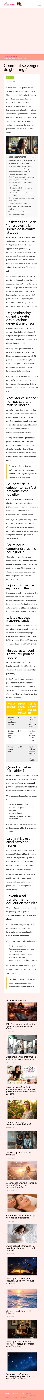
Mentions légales (20, 1397)
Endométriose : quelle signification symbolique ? (18, 1123)
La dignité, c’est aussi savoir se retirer (20, 207)
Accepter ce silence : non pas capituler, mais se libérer (19, 173)
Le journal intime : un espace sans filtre (22, 189)
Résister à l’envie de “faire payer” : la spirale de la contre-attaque (22, 162)
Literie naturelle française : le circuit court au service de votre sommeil (21, 1248)
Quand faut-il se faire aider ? (19, 203)
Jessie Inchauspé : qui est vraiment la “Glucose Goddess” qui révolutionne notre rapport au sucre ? (21, 1090)
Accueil (28, 1393)
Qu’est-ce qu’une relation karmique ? (18, 1153)
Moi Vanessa (31, 1395)
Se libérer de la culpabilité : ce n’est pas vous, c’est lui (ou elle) (21, 178)
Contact (9, 1397)
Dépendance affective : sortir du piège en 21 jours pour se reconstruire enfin (21, 1185)
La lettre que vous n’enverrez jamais (23, 194)
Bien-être (10, 77)
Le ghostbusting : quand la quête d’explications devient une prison (21, 167)
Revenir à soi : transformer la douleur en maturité (19, 213)
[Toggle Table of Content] (32, 157)
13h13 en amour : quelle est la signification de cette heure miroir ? (20, 1026)
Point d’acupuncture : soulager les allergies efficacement (21, 1216)
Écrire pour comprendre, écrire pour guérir (20, 184)
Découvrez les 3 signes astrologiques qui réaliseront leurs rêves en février (20, 1376)
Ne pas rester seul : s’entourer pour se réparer (21, 199)
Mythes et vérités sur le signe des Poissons (22, 1312)
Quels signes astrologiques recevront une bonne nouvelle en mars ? (21, 1280)
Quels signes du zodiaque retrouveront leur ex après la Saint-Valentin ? (20, 1343)
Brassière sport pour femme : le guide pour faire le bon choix (21, 1057)
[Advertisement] (22, 31)
